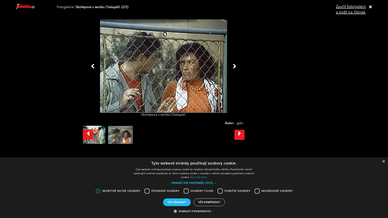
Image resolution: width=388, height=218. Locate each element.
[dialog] (194, 187)
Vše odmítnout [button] (209, 202)
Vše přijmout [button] (177, 202)
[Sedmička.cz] (30, 8)
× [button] (383, 161)
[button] (194, 183)
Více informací (198, 177)
